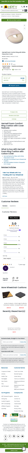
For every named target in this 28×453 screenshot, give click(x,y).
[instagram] (14, 436)
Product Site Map (18, 411)
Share (5, 196)
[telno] (22, 7)
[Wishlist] (24, 25)
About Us (16, 396)
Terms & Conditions (19, 379)
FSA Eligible (4, 379)
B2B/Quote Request (19, 389)
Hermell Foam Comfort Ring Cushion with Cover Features (12, 125)
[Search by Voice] (23, 10)
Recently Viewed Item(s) (14, 311)
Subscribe (23, 342)
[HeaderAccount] (24, 6)
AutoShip (3, 408)
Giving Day (4, 398)
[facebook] (9, 436)
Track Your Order (18, 371)
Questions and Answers (17, 66)
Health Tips (4, 376)
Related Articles (8, 167)
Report (17, 280)
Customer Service (19, 368)
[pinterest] (5, 439)
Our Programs (5, 392)
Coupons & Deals (5, 371)
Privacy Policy (17, 408)
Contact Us (17, 398)
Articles (14, 119)
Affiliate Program (5, 406)
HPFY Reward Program (7, 396)
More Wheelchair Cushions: (14, 287)
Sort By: (5, 256)
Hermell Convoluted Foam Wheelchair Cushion (15, 160)
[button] (14, 20)
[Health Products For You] (10, 7)
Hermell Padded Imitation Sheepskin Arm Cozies (14, 163)
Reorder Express (18, 374)
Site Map (16, 406)
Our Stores (17, 401)
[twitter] (5, 436)
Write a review (6, 68)
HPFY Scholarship (5, 403)
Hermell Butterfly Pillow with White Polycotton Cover (14, 157)
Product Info (14, 112)
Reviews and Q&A (14, 115)
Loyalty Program (5, 401)
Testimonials (17, 403)
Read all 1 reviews (6, 66)
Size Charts (4, 381)
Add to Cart (14, 450)
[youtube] (22, 436)
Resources (4, 368)
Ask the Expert (5, 386)
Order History (17, 376)
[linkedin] (18, 436)
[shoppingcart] (26, 7)
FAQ (2, 383)
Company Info (18, 392)
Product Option (6, 74)
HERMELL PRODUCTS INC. (10, 56)
